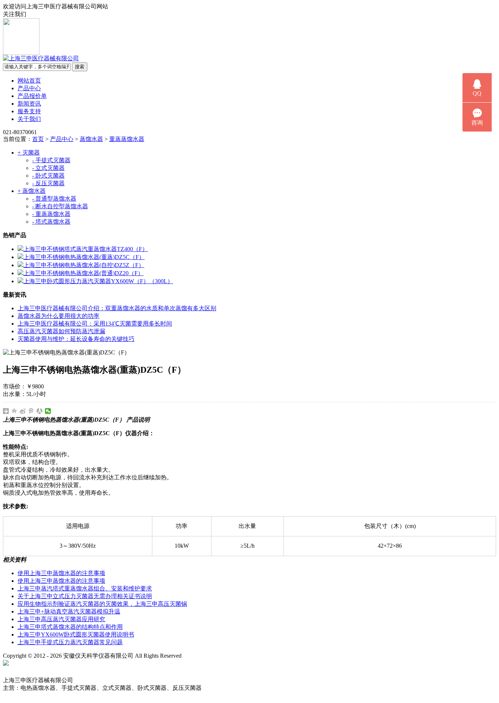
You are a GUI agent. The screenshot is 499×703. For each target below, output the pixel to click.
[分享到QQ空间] (14, 411)
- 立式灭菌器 (48, 168)
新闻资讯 (29, 103)
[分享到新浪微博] (23, 411)
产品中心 (29, 88)
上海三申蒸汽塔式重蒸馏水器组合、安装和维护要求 (85, 588)
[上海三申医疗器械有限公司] (41, 58)
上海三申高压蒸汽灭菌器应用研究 (61, 619)
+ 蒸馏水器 (32, 191)
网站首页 (29, 80)
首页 (38, 139)
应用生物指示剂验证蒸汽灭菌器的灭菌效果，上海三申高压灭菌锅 (102, 604)
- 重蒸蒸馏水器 (51, 214)
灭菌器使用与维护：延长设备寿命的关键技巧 (76, 339)
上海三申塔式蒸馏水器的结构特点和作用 (70, 627)
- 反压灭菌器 (48, 183)
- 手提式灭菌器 (51, 160)
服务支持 (29, 111)
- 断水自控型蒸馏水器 (60, 206)
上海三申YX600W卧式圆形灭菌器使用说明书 (76, 634)
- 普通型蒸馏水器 (54, 198)
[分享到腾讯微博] (31, 411)
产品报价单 (32, 96)
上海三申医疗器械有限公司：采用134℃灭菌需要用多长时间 (95, 323)
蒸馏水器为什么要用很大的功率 (58, 316)
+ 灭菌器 (29, 152)
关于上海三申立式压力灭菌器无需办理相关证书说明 (85, 596)
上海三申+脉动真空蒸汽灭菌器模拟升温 (69, 611)
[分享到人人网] (40, 411)
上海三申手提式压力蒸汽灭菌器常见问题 (70, 642)
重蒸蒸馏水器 (126, 139)
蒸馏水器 (91, 139)
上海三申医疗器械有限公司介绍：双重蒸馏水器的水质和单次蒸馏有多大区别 (117, 308)
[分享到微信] (48, 411)
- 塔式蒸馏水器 (51, 221)
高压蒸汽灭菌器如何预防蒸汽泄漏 (61, 331)
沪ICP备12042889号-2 (216, 656)
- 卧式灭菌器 (48, 175)
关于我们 (29, 119)
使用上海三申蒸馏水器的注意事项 (61, 573)
